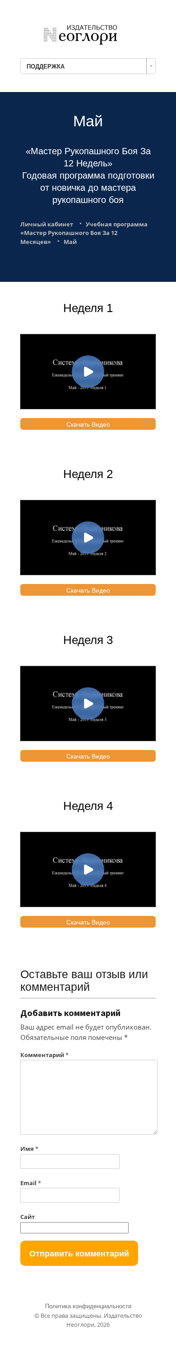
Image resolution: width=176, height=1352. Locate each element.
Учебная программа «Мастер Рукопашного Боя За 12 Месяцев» (84, 233)
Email (30, 1183)
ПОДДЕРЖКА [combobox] (46, 66)
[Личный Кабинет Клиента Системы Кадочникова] (88, 32)
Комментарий (44, 1055)
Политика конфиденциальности (88, 1306)
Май (70, 242)
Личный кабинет (46, 224)
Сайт (27, 1217)
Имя (29, 1149)
